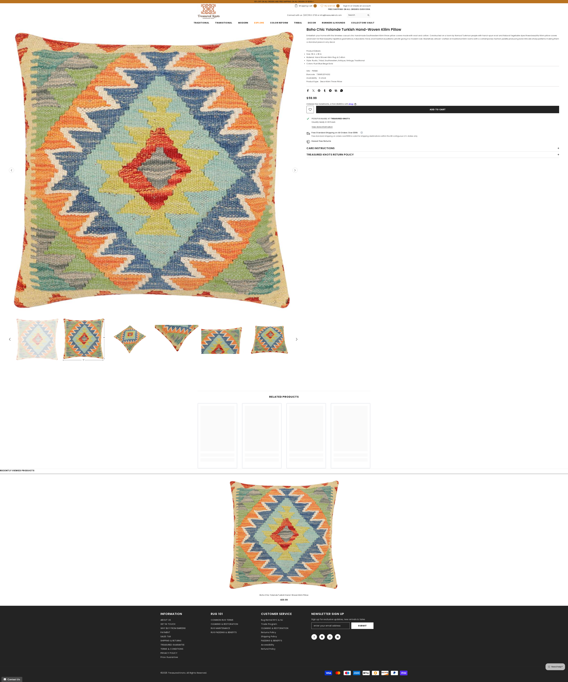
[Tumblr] (324, 90)
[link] (310, 109)
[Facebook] (307, 90)
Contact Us (13, 679)
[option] (153, 170)
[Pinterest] (319, 90)
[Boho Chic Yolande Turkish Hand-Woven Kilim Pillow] (284, 534)
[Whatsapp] (341, 90)
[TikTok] (338, 637)
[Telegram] (330, 90)
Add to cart (437, 109)
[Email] (336, 90)
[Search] (359, 15)
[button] (11, 170)
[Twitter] (313, 90)
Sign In (346, 6)
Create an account (362, 6)
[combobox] (356, 15)
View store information (322, 127)
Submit (362, 625)
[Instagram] (322, 637)
